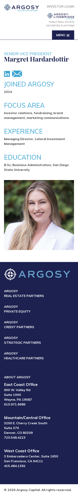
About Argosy (17, 377)
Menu (61, 35)
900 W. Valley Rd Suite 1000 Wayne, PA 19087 (18, 394)
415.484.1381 (15, 466)
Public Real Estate (60, 23)
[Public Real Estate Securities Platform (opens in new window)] (60, 16)
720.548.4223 (15, 437)
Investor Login (60, 6)
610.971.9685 (15, 404)
